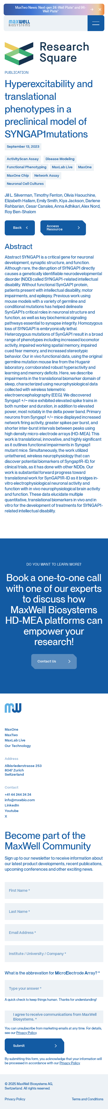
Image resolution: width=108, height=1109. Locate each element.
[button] (100, 9)
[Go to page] (20, 228)
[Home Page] (19, 23)
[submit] (34, 1046)
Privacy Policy (26, 1033)
